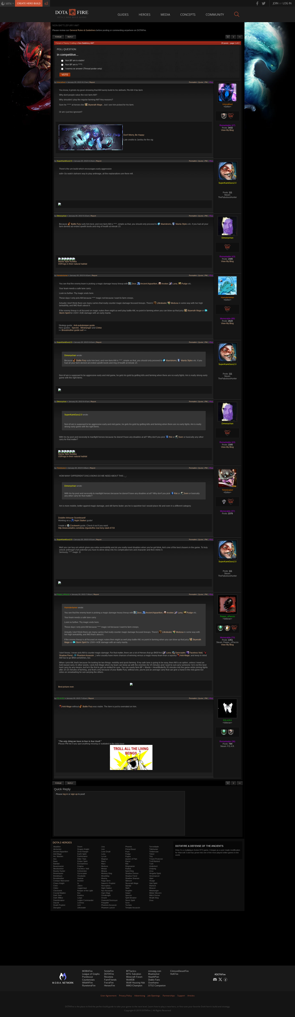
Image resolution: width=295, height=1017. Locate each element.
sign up (74, 794)
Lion (103, 849)
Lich (79, 905)
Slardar (128, 886)
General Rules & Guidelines (83, 30)
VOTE (65, 74)
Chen (55, 886)
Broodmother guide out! (72, 330)
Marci (103, 861)
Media (165, 14)
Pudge (184, 283)
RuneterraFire (88, 985)
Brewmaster (58, 873)
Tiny (151, 856)
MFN (8, 3)
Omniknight (106, 895)
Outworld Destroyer (109, 900)
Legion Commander (85, 900)
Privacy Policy (125, 995)
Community (215, 14)
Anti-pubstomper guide (84, 325)
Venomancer (154, 876)
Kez (79, 893)
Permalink (193, 82)
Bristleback (57, 876)
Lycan (103, 856)
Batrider (56, 864)
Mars (103, 864)
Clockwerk (74, 525)
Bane (55, 861)
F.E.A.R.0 (60, 698)
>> (240, 37)
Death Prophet (59, 905)
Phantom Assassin (85, 655)
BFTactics (131, 971)
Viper (151, 878)
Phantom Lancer (108, 908)
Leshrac (80, 903)
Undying (152, 869)
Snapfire (128, 891)
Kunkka (80, 895)
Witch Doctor (154, 895)
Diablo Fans (154, 979)
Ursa (151, 871)
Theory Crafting (69, 43)
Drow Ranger (82, 852)
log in (65, 794)
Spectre (75, 328)
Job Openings (154, 995)
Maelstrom (165, 224)
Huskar (80, 878)
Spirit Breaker (131, 898)
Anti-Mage (185, 655)
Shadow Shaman (132, 878)
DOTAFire (109, 974)
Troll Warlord (154, 861)
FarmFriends (110, 979)
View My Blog (227, 130)
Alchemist (57, 849)
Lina (103, 847)
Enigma (80, 866)
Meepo (104, 869)
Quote (200, 82)
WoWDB (130, 979)
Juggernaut (82, 888)
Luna (174, 283)
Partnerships (169, 995)
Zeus (133, 283)
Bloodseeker (58, 869)
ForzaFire (109, 982)
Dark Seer (57, 895)
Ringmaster (130, 866)
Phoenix (128, 847)
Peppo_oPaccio (63, 594)
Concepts (187, 14)
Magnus (104, 859)
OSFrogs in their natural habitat (72, 264)
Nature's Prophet (108, 883)
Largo (79, 898)
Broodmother (58, 878)
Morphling (105, 876)
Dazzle (56, 903)
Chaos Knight (58, 883)
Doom (79, 847)
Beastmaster (58, 866)
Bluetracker (153, 974)
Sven (180, 437)
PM (206, 82)
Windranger (85, 328)
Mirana (104, 871)
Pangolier (105, 903)
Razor (127, 861)
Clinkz (99, 328)
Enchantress (82, 864)
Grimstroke (82, 871)
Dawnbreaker (59, 900)
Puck (127, 852)
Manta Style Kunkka (67, 261)
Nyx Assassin (107, 891)
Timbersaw (153, 852)
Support (181, 995)
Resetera (108, 977)
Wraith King (154, 898)
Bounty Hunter (59, 871)
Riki (170, 437)
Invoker (164, 283)
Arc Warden (58, 856)
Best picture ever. (66, 687)
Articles (191, 995)
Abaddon (57, 847)
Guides (123, 14)
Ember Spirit (82, 861)
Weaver (152, 888)
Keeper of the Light (85, 891)
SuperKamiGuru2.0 (64, 161)
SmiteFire (109, 971)
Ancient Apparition (148, 283)
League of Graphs (91, 974)
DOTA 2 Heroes (62, 842)
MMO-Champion (134, 985)
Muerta (104, 878)
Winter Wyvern (155, 893)
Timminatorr (61, 468)
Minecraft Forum (134, 977)
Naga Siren (105, 881)
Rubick (128, 869)
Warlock (152, 886)
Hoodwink (81, 876)
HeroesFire (109, 985)
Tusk (151, 864)
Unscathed (61, 82)
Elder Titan (81, 859)
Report (92, 82)
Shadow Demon (131, 873)
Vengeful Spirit (155, 873)
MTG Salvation (133, 974)
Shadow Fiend (131, 876)
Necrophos (105, 886)
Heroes (144, 14)
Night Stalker (80, 520)
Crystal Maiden (59, 893)
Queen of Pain (131, 859)
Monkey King (106, 873)
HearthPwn (153, 977)
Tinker (151, 854)
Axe (55, 859)
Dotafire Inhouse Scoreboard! (72, 518)
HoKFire (174, 974)
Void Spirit (153, 883)
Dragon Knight (83, 849)
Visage (152, 881)
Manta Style (181, 224)
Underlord (153, 866)
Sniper (128, 893)
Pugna (128, 856)
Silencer (128, 881)
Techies (128, 905)
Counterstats (88, 979)
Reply (70, 37)
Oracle (104, 898)
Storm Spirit (81, 642)
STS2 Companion (157, 985)
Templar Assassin (132, 908)
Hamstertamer (62, 275)
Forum (58, 37)
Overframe (153, 982)
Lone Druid (105, 852)
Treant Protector (156, 859)
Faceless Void (195, 653)
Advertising (139, 995)
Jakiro (79, 886)
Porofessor (87, 977)
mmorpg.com (154, 971)
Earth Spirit (81, 854)
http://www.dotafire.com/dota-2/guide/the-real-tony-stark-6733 (86, 528)
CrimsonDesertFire (179, 971)
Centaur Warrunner (61, 881)
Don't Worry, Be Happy (133, 135)
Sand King (129, 871)
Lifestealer (161, 303)
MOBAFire (87, 971)
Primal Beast (130, 849)
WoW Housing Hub (135, 982)
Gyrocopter (180, 653)
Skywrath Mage (94, 105)
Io (78, 883)
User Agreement (108, 995)
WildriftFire (87, 982)
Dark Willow (58, 898)
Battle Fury (76, 224)
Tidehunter (153, 849)
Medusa (174, 303)
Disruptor (57, 908)
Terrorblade (154, 847)
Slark (127, 888)
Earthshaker (82, 856)
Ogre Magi (105, 893)
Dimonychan (62, 216)
